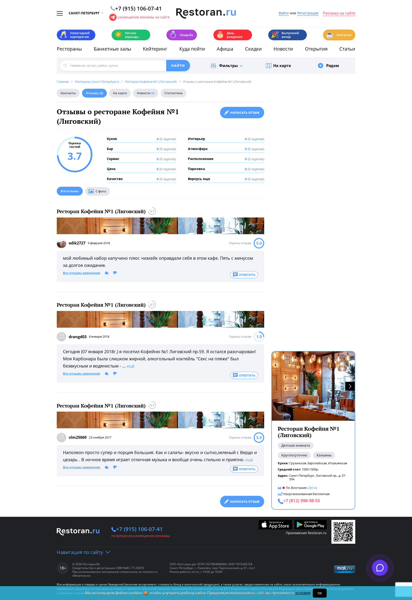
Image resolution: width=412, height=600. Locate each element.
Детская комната (295, 445)
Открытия (316, 49)
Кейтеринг (155, 49)
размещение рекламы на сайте (144, 17)
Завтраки (338, 34)
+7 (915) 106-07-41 (139, 529)
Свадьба (181, 34)
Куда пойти (192, 49)
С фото (101, 191)
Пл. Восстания (296, 488)
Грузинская (297, 463)
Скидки (253, 49)
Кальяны (324, 455)
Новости (283, 49)
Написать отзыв (244, 112)
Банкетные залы (112, 49)
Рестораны (69, 49)
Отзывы (94, 93)
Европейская (317, 463)
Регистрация (307, 13)
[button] (350, 386)
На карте (282, 65)
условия (302, 592)
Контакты (68, 93)
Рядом (332, 65)
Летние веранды (126, 35)
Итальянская (337, 463)
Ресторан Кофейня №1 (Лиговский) (101, 211)
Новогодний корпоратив (74, 35)
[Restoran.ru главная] (206, 13)
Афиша (225, 49)
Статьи (347, 49)
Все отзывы (70, 191)
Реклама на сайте (339, 13)
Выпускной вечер (285, 35)
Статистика (174, 93)
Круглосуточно (294, 455)
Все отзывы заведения (81, 273)
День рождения (229, 35)
